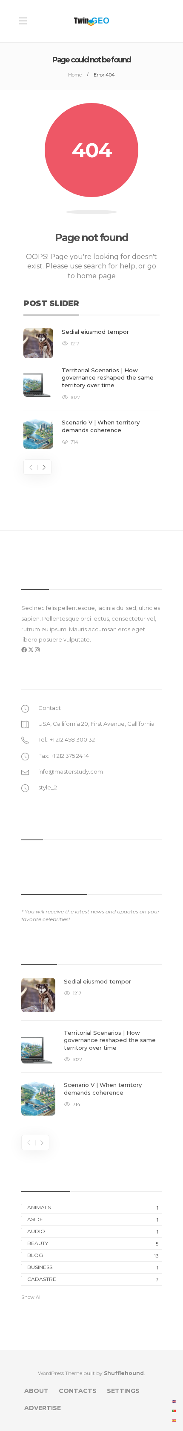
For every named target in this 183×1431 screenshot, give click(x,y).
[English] (174, 1401)
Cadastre (92, 1279)
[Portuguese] (174, 1410)
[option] (91, 388)
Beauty (92, 1243)
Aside (92, 1219)
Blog (92, 1255)
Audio (92, 1231)
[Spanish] (174, 1419)
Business (92, 1267)
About (36, 1391)
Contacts (78, 1391)
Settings (123, 1391)
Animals (92, 1207)
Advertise (42, 1408)
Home (75, 75)
